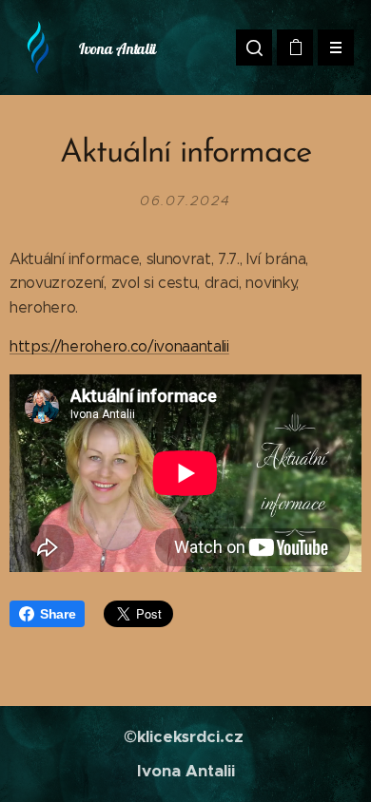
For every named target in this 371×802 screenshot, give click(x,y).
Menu (336, 47)
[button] (254, 47)
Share (57, 613)
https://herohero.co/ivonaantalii (119, 346)
